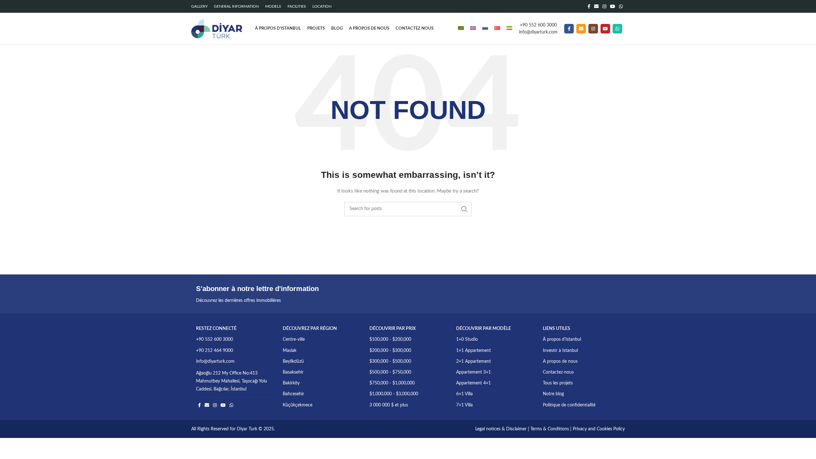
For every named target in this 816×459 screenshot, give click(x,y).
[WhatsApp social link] (621, 6)
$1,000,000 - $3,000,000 (393, 394)
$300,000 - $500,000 (390, 361)
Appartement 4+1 (473, 383)
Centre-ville (294, 339)
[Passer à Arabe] (461, 28)
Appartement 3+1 (473, 372)
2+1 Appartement (473, 361)
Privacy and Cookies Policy (599, 429)
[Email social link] (596, 6)
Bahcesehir (293, 394)
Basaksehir (293, 372)
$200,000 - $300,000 (390, 350)
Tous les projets (558, 383)
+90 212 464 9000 (214, 350)
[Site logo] (216, 28)
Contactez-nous (558, 372)
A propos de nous (560, 361)
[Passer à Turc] (497, 28)
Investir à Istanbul (560, 350)
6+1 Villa (464, 394)
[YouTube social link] (612, 6)
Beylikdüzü (293, 361)
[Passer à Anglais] (473, 28)
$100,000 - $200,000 (390, 339)
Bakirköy (291, 383)
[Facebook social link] (589, 6)
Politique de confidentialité (569, 405)
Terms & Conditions (549, 429)
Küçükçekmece (297, 405)
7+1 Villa (464, 405)
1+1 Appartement (473, 350)
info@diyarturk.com (538, 32)
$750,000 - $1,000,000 (392, 383)
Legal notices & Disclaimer (501, 429)
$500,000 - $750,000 (390, 372)
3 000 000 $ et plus (388, 405)
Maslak (289, 350)
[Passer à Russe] (485, 28)
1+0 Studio (467, 339)
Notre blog (553, 394)
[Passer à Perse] (509, 28)
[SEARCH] (464, 209)
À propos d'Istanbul (562, 339)
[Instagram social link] (604, 6)
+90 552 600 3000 (538, 25)
